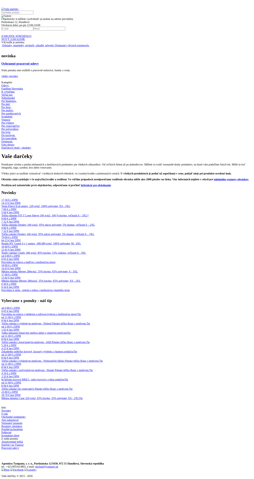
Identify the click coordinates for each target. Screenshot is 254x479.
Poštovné (6, 432)
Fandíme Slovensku (12, 88)
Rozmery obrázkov (11, 426)
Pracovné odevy (10, 448)
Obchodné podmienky (13, 416)
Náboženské (8, 97)
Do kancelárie (9, 138)
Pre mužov (7, 110)
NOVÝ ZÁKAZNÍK (13, 39)
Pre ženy (6, 107)
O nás (4, 413)
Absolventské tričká (12, 441)
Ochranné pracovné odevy (20, 63)
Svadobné (6, 116)
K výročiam (7, 91)
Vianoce (5, 119)
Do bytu (5, 132)
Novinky (6, 410)
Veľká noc (7, 94)
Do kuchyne (8, 135)
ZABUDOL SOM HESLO (16, 36)
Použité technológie (12, 429)
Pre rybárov (7, 122)
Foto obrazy (8, 144)
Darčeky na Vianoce (12, 444)
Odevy (5, 85)
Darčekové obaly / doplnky (16, 147)
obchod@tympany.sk (46, 466)
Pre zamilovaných (11, 113)
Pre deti (5, 104)
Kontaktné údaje (10, 435)
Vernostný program (11, 423)
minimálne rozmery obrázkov (231, 179)
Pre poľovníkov (10, 129)
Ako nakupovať (10, 419)
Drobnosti (6, 141)
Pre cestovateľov (10, 125)
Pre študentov (8, 101)
